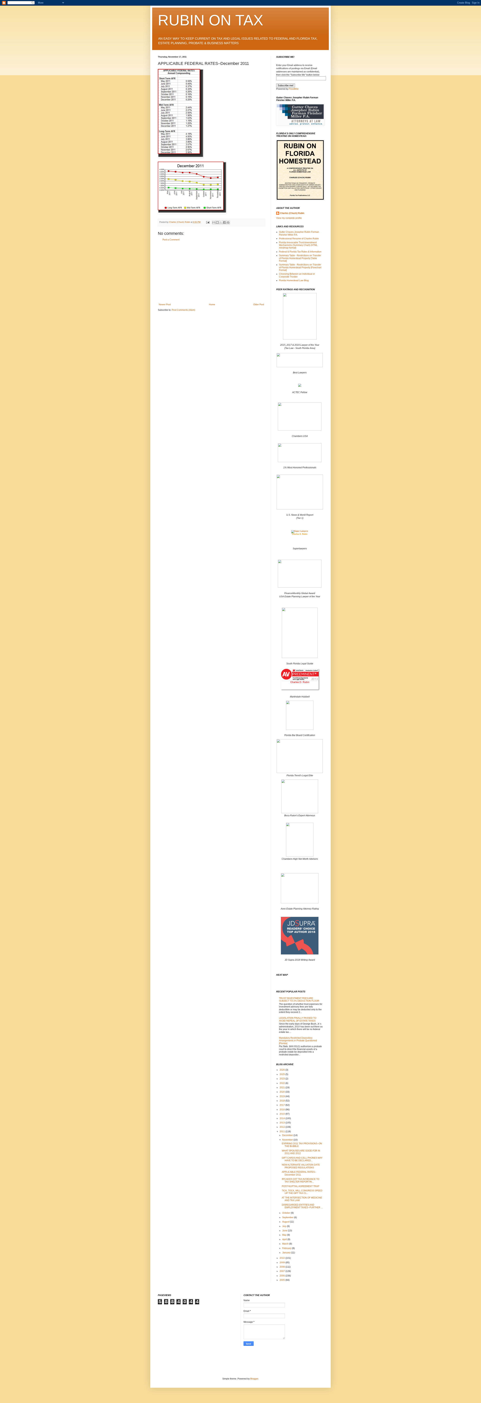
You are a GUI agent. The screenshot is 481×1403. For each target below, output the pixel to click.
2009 (282, 1262)
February (287, 1248)
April (284, 1239)
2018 (282, 1100)
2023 (282, 1078)
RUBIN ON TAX (210, 20)
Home (212, 304)
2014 (282, 1118)
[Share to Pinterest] (228, 222)
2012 (282, 1127)
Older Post (258, 304)
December (287, 1135)
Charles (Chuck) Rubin (292, 213)
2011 (282, 1131)
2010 (282, 1258)
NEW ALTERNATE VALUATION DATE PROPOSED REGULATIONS (301, 1166)
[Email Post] (207, 222)
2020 (282, 1092)
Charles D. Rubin (299, 534)
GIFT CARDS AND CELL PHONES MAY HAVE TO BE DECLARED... (302, 1159)
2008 (282, 1267)
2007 (282, 1271)
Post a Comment (171, 239)
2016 (282, 1109)
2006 (282, 1275)
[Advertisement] (211, 272)
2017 (282, 1105)
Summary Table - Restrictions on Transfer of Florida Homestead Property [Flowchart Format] (300, 267)
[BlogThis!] (217, 222)
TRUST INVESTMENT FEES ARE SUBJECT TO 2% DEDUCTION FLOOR (299, 999)
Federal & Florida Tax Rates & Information (300, 251)
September (288, 1217)
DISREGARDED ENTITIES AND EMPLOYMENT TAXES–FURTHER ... (302, 1206)
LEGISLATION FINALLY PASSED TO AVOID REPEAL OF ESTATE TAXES (297, 1019)
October (286, 1213)
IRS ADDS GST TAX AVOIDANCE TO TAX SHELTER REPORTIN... (300, 1180)
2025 (282, 1074)
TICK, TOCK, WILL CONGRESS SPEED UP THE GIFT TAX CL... (302, 1192)
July (284, 1226)
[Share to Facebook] (224, 222)
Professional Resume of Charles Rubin (299, 238)
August (286, 1221)
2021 (282, 1087)
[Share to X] (221, 222)
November (287, 1139)
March (285, 1243)
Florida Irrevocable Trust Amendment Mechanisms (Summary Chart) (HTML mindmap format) (298, 245)
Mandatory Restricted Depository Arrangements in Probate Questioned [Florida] (298, 1041)
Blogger (254, 1378)
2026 (282, 1070)
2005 (282, 1280)
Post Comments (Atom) (183, 310)
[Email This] (214, 222)
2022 (282, 1083)
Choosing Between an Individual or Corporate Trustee (297, 275)
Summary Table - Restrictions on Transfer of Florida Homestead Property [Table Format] (300, 258)
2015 (282, 1114)
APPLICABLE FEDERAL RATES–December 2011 (299, 1173)
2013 (282, 1122)
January (286, 1252)
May (284, 1235)
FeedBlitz (294, 89)
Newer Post (165, 304)
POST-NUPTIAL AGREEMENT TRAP (300, 1186)
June (285, 1230)
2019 (282, 1096)
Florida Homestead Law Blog (294, 280)
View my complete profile (289, 218)
